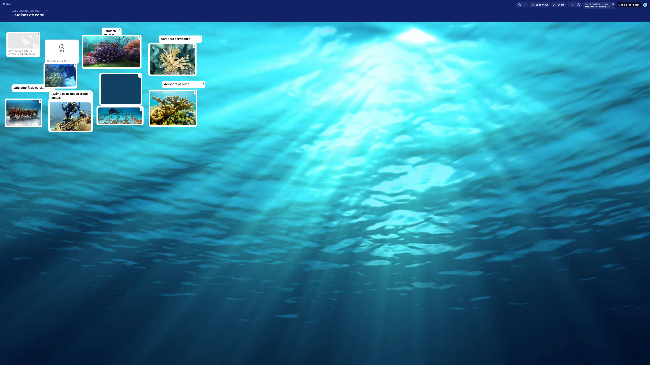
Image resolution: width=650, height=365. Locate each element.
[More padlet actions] (578, 4)
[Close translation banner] (613, 4)
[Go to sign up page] (645, 4)
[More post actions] (203, 83)
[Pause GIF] (137, 65)
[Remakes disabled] (571, 4)
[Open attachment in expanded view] (70, 115)
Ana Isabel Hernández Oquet (26, 11)
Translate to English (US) (597, 6)
